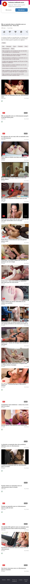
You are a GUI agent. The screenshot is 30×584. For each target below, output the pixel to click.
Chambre (20, 46)
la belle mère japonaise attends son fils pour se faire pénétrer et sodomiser (15, 62)
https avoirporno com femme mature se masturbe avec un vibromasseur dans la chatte (14, 55)
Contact (20, 579)
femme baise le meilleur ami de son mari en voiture (14, 68)
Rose (12, 48)
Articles (4, 579)
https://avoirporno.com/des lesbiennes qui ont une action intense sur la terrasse (14, 65)
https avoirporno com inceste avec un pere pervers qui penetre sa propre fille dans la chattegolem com (14, 71)
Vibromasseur (5, 48)
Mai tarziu (8, 10)
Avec (26, 46)
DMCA (8, 579)
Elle (3, 46)
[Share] (27, 32)
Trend (3, 42)
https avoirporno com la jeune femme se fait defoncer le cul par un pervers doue (13, 74)
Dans (14, 46)
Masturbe (8, 46)
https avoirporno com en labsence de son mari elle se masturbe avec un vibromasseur (14, 51)
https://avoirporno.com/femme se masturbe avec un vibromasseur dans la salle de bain (14, 58)
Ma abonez (21, 10)
